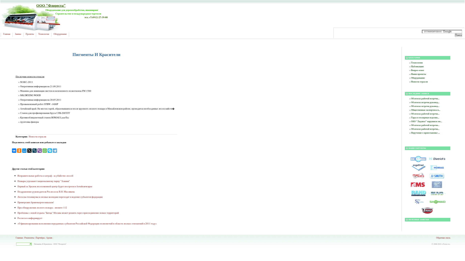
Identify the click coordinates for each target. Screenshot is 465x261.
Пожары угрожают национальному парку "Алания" (43, 181)
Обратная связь (443, 237)
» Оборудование (417, 77)
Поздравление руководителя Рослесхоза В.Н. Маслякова (46, 191)
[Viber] (39, 150)
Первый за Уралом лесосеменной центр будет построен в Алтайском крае (54, 186)
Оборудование (60, 34)
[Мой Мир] (24, 150)
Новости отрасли (37, 136)
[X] (29, 150)
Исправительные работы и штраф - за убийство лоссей (45, 175)
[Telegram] (55, 150)
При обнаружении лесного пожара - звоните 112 (42, 207)
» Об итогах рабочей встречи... (424, 98)
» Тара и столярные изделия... (424, 117)
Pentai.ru (446, 244)
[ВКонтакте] (14, 150)
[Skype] (50, 150)
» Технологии (416, 62)
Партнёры (40, 237)
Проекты (30, 34)
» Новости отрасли (418, 81)
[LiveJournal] (34, 150)
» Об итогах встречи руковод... (424, 102)
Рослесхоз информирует (29, 218)
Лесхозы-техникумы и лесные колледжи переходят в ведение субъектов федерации (60, 196)
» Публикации (416, 66)
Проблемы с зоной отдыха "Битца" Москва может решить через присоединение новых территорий (68, 212)
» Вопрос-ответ (416, 70)
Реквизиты (29, 237)
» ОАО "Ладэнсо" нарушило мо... (425, 121)
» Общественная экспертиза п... (424, 109)
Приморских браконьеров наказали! (35, 202)
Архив (49, 237)
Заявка (18, 34)
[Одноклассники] (19, 150)
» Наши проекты (417, 74)
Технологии (43, 34)
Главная (6, 34)
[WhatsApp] (45, 150)
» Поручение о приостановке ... (424, 132)
